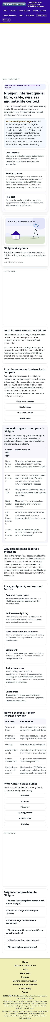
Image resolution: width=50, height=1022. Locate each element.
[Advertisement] (25, 49)
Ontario (13, 11)
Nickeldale (25, 795)
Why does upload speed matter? (22, 947)
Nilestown (25, 807)
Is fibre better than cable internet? (24, 940)
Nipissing (25, 824)
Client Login (41, 15)
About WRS (25, 973)
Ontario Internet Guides (25, 965)
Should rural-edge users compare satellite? (22, 912)
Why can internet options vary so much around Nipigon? (25, 902)
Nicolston (25, 801)
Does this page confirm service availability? (21, 922)
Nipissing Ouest (25, 818)
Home (5, 11)
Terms (25, 992)
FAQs (21, 15)
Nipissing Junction (25, 813)
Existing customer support (25, 981)
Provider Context (39, 11)
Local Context (24, 11)
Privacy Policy (25, 988)
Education (30, 15)
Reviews (25, 977)
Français (6, 20)
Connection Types (9, 15)
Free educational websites (25, 984)
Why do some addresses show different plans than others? (25, 931)
